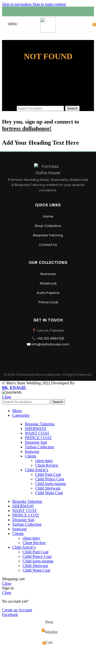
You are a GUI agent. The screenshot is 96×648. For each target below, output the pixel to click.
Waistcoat (48, 283)
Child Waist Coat (49, 493)
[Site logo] (48, 31)
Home (48, 216)
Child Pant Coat (48, 474)
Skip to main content (49, 4)
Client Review (46, 465)
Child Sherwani (47, 488)
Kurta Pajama (48, 292)
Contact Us (48, 244)
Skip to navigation (17, 4)
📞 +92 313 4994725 (48, 338)
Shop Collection (48, 225)
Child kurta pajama (50, 483)
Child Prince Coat (49, 479)
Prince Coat (48, 302)
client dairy (44, 460)
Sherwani (48, 274)
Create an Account (17, 610)
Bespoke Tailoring (48, 235)
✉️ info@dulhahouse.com (48, 344)
